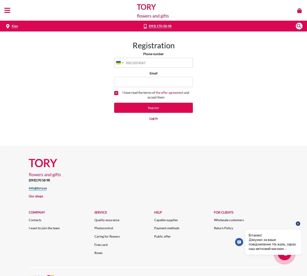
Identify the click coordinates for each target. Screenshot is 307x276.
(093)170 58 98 (39, 180)
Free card (101, 245)
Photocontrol (103, 228)
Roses (98, 253)
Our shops (36, 196)
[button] (299, 26)
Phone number (153, 54)
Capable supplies (166, 220)
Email (154, 73)
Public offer (162, 236)
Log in (153, 118)
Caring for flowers (107, 236)
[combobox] (119, 62)
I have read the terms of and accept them (155, 95)
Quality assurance (106, 220)
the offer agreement (169, 92)
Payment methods (166, 228)
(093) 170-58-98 (160, 26)
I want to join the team (44, 228)
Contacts (35, 220)
